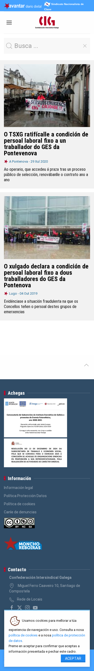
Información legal (18, 488)
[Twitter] (19, 607)
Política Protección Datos (25, 496)
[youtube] (35, 607)
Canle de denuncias (20, 512)
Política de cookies (19, 504)
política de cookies (23, 635)
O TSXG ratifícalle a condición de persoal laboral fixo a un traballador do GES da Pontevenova (46, 144)
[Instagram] (27, 607)
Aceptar (73, 658)
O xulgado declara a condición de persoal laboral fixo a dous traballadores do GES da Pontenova (46, 276)
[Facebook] (11, 607)
